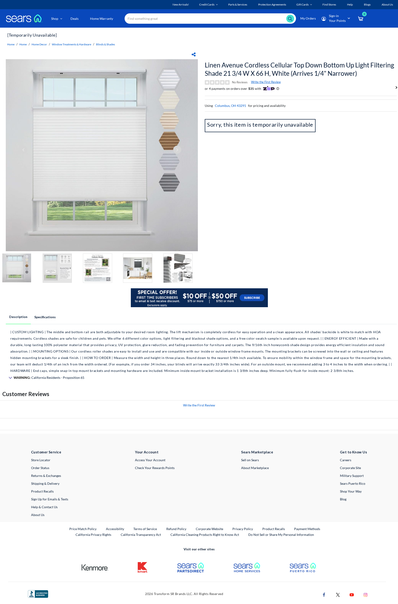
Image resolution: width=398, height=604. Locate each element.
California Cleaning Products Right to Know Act (204, 535)
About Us (37, 515)
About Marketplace (255, 468)
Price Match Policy (83, 529)
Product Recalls (42, 491)
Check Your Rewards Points (155, 468)
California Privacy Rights (93, 535)
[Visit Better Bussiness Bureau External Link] (38, 593)
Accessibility (115, 529)
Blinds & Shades (105, 44)
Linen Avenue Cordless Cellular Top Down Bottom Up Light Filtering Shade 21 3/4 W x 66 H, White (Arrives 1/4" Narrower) (299, 69)
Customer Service (46, 452)
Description (18, 317)
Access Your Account (150, 460)
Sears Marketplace (257, 452)
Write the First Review (266, 82)
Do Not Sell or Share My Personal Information (281, 535)
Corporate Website (210, 529)
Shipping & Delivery (45, 483)
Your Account (146, 452)
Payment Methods (307, 529)
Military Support (352, 476)
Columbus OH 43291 (230, 106)
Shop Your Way (351, 491)
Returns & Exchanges (46, 476)
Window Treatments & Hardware (71, 44)
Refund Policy (176, 529)
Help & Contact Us (44, 507)
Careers (345, 460)
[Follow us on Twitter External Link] (337, 594)
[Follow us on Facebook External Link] (324, 594)
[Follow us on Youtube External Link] (351, 594)
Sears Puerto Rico (352, 483)
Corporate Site (350, 468)
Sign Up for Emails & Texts (49, 499)
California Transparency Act (141, 535)
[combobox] (210, 18)
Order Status (40, 468)
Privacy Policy (242, 529)
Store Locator (40, 460)
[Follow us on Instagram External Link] (365, 594)
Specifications (45, 317)
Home (11, 44)
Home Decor (39, 44)
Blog (343, 499)
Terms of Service (145, 529)
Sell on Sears (250, 460)
